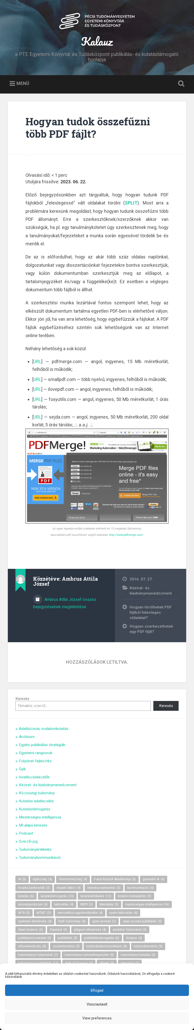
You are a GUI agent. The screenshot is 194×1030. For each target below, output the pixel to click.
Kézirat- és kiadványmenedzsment (48, 785)
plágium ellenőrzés (90, 929)
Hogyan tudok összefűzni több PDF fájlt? (88, 127)
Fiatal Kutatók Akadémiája (115, 879)
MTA (24, 913)
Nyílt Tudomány (71, 921)
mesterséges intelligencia (147, 904)
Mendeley (109, 904)
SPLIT (131, 202)
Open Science (30, 929)
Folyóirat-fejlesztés (35, 761)
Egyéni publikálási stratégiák (42, 745)
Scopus (134, 938)
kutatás (26, 896)
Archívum (27, 736)
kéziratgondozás (32, 904)
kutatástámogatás (57, 896)
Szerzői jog (28, 841)
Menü (22, 83)
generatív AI (153, 879)
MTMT (44, 913)
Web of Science (79, 963)
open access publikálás (142, 921)
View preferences (97, 1018)
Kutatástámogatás (34, 809)
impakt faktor (69, 888)
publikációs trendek (34, 938)
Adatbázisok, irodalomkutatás (43, 728)
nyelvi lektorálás (123, 913)
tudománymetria (148, 946)
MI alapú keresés (33, 825)
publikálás (67, 938)
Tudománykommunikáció (40, 857)
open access (104, 921)
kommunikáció (140, 888)
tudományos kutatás (138, 955)
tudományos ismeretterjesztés (89, 955)
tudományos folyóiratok (38, 955)
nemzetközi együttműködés (80, 913)
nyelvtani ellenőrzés (35, 921)
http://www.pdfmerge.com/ (126, 535)
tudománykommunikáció (106, 946)
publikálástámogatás (101, 938)
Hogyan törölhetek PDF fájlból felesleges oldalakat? (151, 612)
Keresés (22, 698)
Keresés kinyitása (180, 83)
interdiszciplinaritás (103, 888)
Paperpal (58, 929)
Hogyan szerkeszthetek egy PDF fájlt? (151, 629)
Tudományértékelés (35, 849)
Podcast (26, 833)
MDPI (86, 904)
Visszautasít (97, 1004)
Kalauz (97, 41)
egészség (42, 879)
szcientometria (66, 946)
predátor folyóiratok (130, 929)
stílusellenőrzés (32, 946)
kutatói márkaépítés (134, 896)
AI (22, 879)
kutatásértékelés (96, 896)
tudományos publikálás (38, 963)
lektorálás (64, 904)
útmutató (130, 963)
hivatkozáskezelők (34, 777)
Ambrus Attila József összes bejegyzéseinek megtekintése (64, 603)
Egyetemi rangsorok (35, 753)
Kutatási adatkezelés (36, 801)
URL (37, 361)
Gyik (22, 769)
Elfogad (97, 990)
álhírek (107, 963)
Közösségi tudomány (37, 793)
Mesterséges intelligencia (40, 817)
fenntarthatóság (73, 879)
